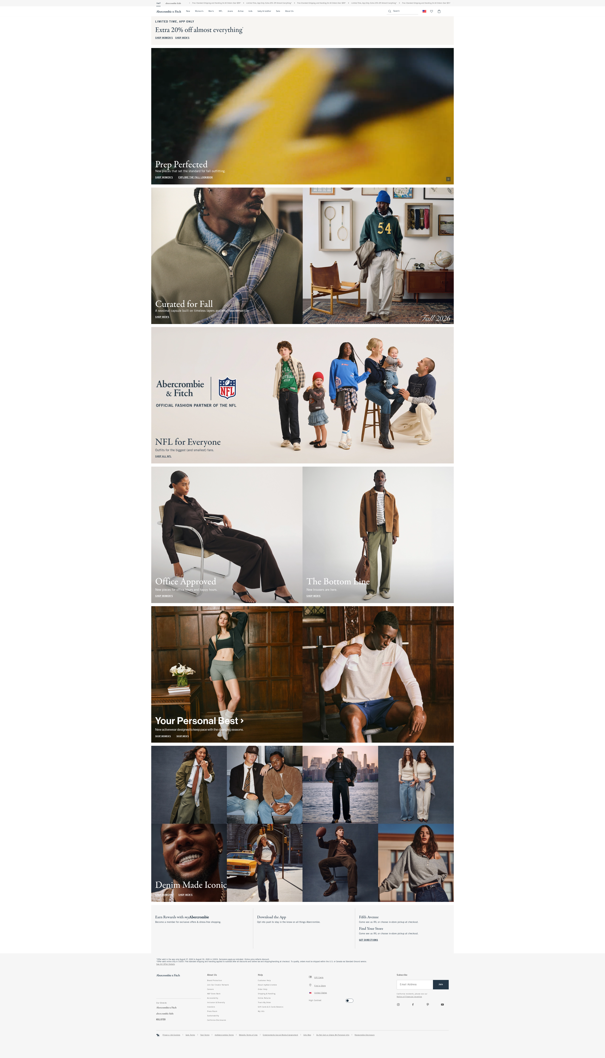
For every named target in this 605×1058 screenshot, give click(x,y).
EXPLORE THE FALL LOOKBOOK (195, 178)
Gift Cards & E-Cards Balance (270, 1007)
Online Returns (264, 998)
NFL (220, 11)
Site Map (307, 1035)
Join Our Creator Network (218, 985)
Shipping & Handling (266, 994)
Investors (211, 1007)
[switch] (310, 1000)
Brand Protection (214, 980)
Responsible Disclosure (365, 1035)
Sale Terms (190, 1035)
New (188, 11)
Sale (278, 11)
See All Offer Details (165, 964)
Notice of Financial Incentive (409, 997)
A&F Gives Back (214, 994)
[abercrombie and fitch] (168, 11)
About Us (289, 11)
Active (241, 11)
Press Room (212, 1011)
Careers (210, 989)
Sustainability (213, 1016)
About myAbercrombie (267, 985)
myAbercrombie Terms (224, 1035)
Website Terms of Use (248, 1035)
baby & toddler (264, 11)
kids (250, 11)
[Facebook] (413, 1004)
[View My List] (431, 11)
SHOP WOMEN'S (164, 38)
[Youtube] (442, 1004)
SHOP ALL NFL (163, 457)
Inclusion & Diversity (216, 1002)
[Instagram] (398, 1004)
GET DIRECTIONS (368, 940)
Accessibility (212, 998)
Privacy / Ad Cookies (171, 1035)
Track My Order (264, 1002)
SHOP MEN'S (182, 38)
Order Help (262, 989)
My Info (261, 1011)
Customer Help (264, 980)
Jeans (230, 11)
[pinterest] (427, 1004)
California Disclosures (216, 1020)
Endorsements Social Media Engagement (280, 1035)
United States (320, 993)
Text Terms (204, 1035)
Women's (199, 11)
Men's (211, 11)
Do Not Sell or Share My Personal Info (332, 1035)
